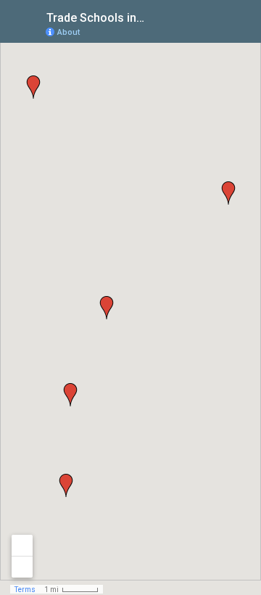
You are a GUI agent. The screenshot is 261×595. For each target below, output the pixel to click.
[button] (228, 193)
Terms (25, 590)
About (68, 32)
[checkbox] (156, 16)
